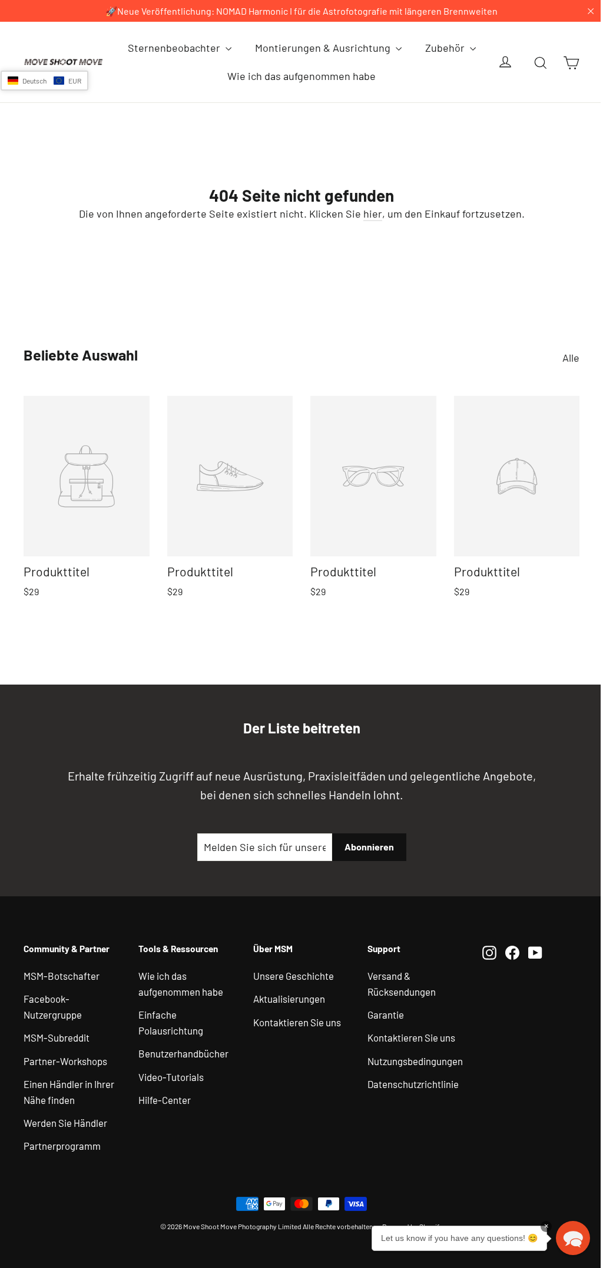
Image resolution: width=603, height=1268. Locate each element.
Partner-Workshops (65, 1061)
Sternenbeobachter (175, 47)
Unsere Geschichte (293, 976)
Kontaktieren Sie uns (297, 1022)
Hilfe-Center (164, 1100)
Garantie (385, 1014)
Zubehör (446, 47)
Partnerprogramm (62, 1146)
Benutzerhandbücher (183, 1053)
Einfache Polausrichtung (170, 1022)
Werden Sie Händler (65, 1123)
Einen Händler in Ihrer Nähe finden (69, 1092)
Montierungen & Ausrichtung (324, 47)
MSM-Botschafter (62, 976)
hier (372, 213)
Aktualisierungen (289, 999)
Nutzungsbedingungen (415, 1061)
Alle (570, 357)
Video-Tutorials (171, 1077)
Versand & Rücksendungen (401, 983)
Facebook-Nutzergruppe (53, 1006)
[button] (44, 81)
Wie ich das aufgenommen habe (301, 75)
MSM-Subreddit (57, 1037)
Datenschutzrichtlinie (413, 1084)
